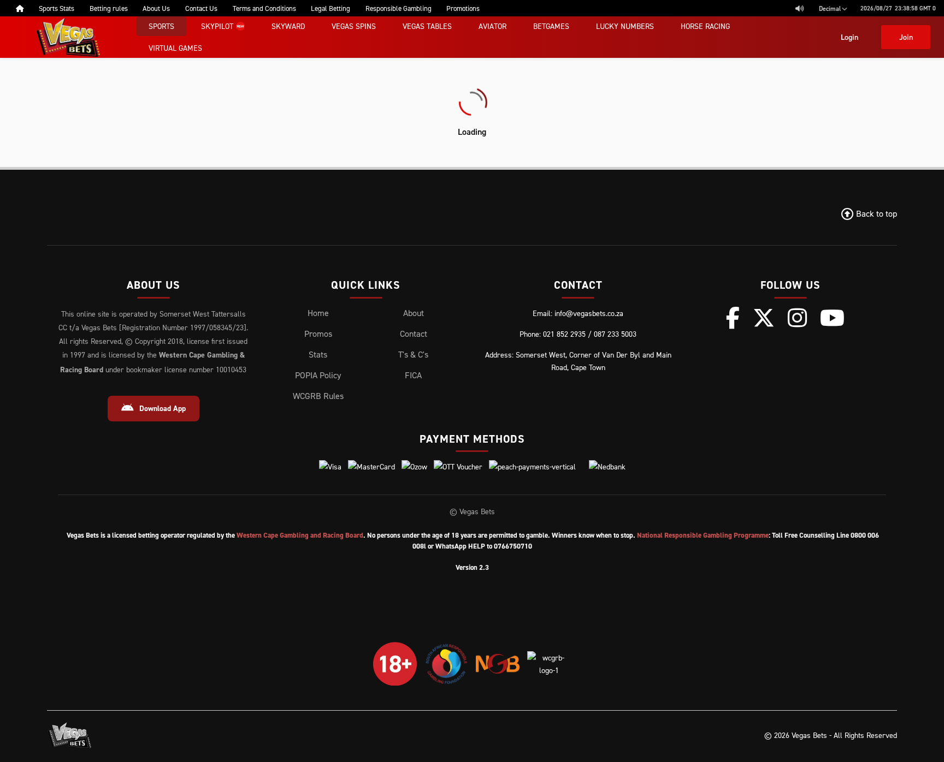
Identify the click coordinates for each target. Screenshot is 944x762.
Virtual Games (175, 47)
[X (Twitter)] (764, 318)
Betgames (551, 26)
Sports (161, 26)
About (413, 312)
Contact (413, 333)
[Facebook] (733, 318)
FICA (413, 375)
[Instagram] (797, 318)
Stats (318, 354)
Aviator (492, 26)
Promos (318, 333)
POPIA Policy (318, 375)
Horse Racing (705, 26)
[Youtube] (832, 318)
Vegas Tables (427, 26)
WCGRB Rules (318, 395)
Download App (162, 408)
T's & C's (413, 354)
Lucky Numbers (625, 26)
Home (318, 312)
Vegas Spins (354, 26)
